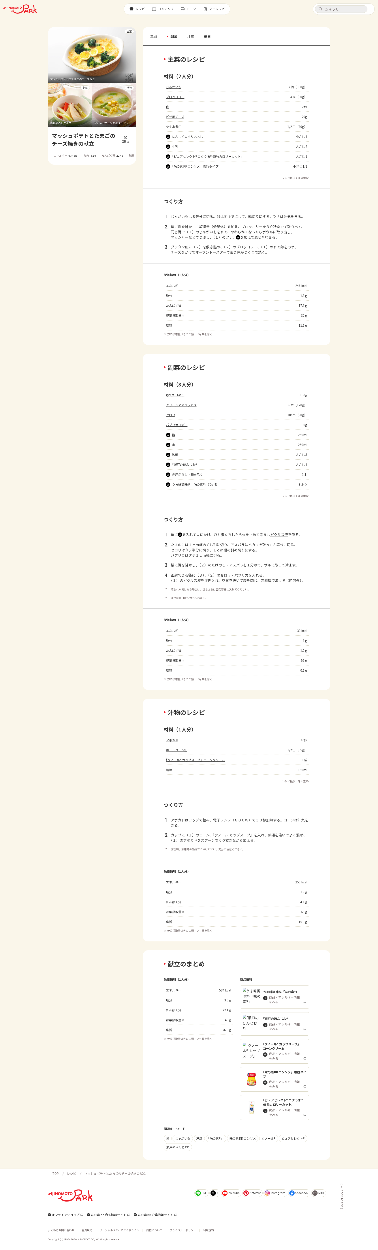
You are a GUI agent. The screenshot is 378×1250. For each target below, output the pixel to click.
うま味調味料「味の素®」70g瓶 (194, 484)
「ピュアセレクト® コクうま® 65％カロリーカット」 (208, 156)
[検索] (320, 9)
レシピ (71, 1173)
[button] (341, 9)
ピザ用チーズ (175, 116)
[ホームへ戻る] (20, 9)
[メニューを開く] (370, 9)
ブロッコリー (175, 97)
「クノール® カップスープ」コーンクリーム (195, 760)
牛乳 (175, 146)
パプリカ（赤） (177, 425)
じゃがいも (173, 87)
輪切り (253, 216)
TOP (55, 1173)
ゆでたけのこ (175, 395)
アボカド (172, 740)
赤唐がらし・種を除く (187, 474)
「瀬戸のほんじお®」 (186, 464)
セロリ (170, 415)
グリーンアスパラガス (181, 405)
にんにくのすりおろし (187, 136)
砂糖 (175, 454)
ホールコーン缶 (176, 750)
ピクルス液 (279, 534)
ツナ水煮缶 (173, 126)
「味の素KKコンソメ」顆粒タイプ (195, 166)
